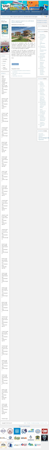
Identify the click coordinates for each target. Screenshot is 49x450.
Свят (4, 65)
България (5, 59)
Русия (4, 63)
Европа (4, 61)
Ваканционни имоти (36, 11)
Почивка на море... (42, 22)
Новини (7, 11)
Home (25, 423)
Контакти (42, 423)
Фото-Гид (28, 11)
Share (12, 57)
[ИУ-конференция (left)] (4, 46)
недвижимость (41, 135)
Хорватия (40, 136)
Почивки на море (42, 20)
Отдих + (21, 11)
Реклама (28, 423)
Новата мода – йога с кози (17, 75)
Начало (2, 11)
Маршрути (14, 11)
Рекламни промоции (35, 423)
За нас (46, 423)
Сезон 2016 (40, 133)
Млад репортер (5, 68)
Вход (42, 16)
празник (41, 139)
